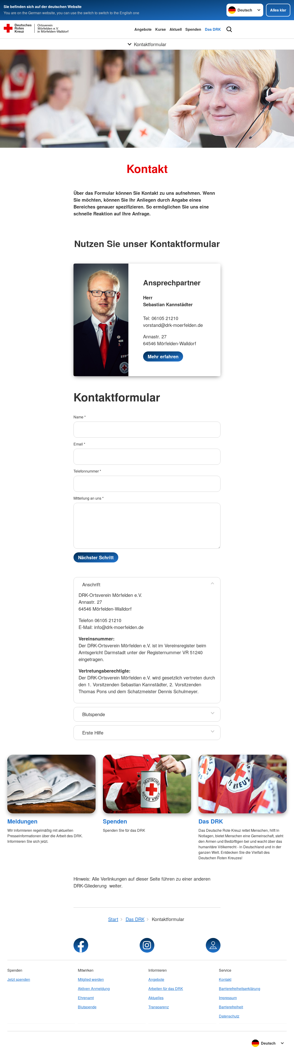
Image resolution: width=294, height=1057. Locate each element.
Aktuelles (156, 997)
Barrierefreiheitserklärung (239, 988)
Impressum (228, 997)
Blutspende (93, 714)
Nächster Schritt (96, 557)
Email (79, 444)
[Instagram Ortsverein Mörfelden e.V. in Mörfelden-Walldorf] (147, 945)
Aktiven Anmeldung (94, 988)
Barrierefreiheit (231, 1007)
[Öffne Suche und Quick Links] (229, 29)
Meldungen (22, 821)
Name (80, 417)
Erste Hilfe (92, 732)
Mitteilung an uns (89, 498)
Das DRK (213, 29)
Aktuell (176, 29)
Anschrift (91, 584)
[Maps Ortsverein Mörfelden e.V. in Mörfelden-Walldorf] (213, 945)
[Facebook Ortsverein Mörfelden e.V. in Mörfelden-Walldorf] (81, 945)
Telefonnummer (87, 471)
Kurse (160, 29)
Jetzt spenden (18, 979)
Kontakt (225, 979)
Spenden (193, 29)
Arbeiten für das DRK (165, 988)
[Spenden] (147, 784)
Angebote (143, 29)
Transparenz (158, 1007)
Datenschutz (229, 1016)
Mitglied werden (91, 979)
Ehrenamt (86, 997)
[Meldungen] (51, 784)
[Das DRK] (242, 784)
